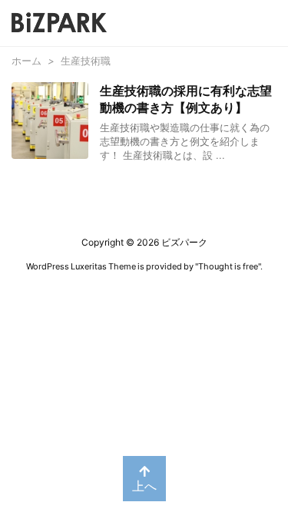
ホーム (26, 61)
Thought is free (228, 266)
